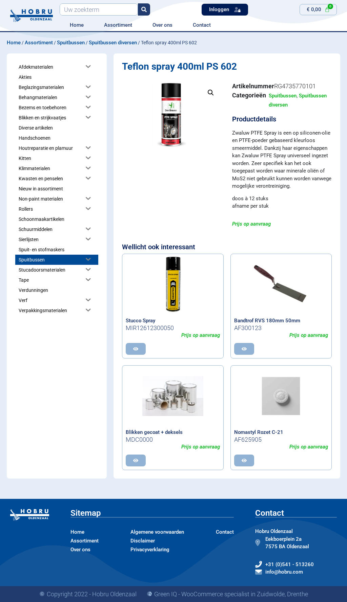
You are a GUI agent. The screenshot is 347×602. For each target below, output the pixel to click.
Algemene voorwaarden (157, 532)
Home (77, 25)
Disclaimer (142, 541)
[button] (211, 93)
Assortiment (118, 25)
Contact (202, 25)
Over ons (162, 25)
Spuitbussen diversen (113, 43)
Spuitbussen (71, 43)
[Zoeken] (144, 9)
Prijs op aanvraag (251, 224)
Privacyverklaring (149, 550)
